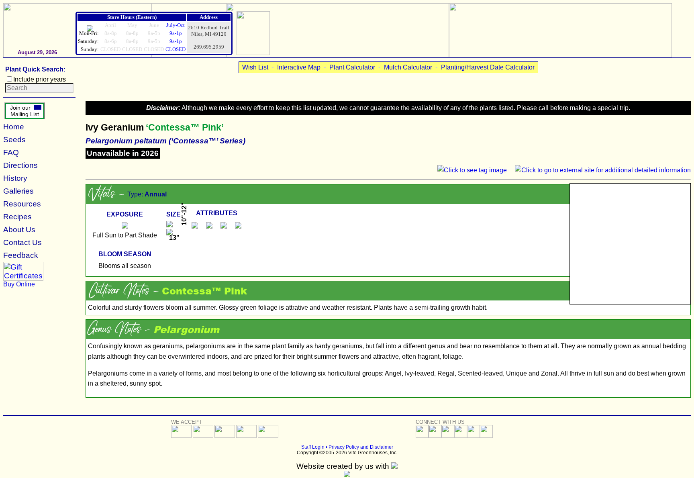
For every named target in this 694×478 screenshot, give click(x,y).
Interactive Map (298, 67)
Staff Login (313, 447)
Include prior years (39, 79)
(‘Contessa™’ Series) (207, 141)
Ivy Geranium (115, 127)
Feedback (20, 255)
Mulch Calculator (408, 67)
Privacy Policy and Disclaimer (361, 447)
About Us (19, 229)
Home (13, 127)
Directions (20, 165)
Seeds (14, 139)
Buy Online (19, 284)
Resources (22, 204)
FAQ (11, 152)
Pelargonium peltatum (126, 141)
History (15, 178)
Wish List (255, 67)
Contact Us (22, 242)
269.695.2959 (209, 47)
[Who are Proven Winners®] (253, 52)
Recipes (17, 216)
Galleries (18, 191)
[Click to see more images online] (630, 244)
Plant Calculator (352, 67)
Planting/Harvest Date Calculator (488, 67)
